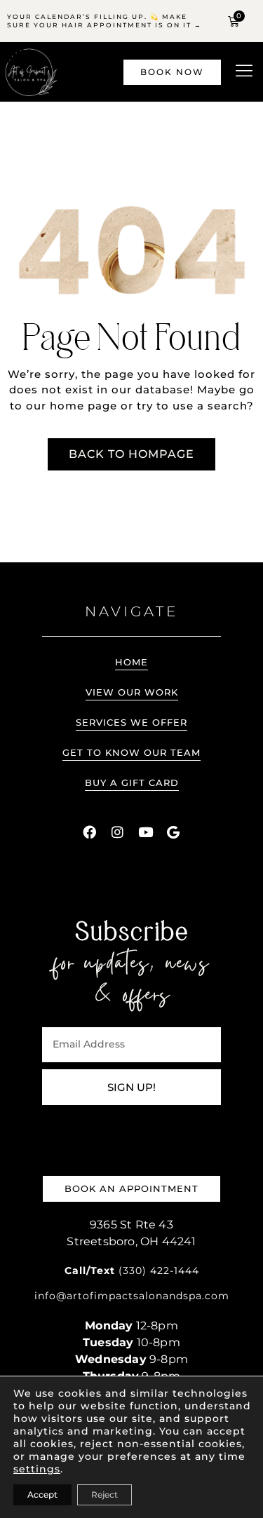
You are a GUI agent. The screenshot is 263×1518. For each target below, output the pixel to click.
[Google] (174, 832)
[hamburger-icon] (243, 71)
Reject (104, 1494)
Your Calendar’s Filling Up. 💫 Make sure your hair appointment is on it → (104, 21)
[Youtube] (146, 832)
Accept (42, 1494)
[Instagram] (117, 832)
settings (36, 1469)
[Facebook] (89, 832)
